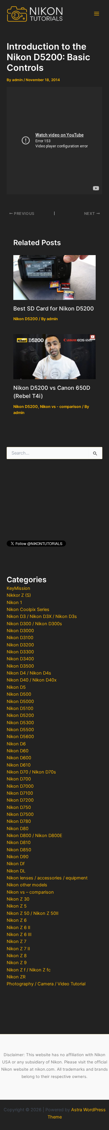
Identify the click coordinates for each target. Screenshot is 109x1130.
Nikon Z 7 (16, 941)
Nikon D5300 (20, 722)
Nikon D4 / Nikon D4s (29, 673)
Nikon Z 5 (17, 906)
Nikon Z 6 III (19, 934)
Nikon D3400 (20, 659)
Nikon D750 (19, 807)
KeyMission (18, 588)
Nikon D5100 (20, 708)
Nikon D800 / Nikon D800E (34, 835)
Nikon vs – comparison (30, 892)
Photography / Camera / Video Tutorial (46, 984)
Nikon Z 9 (17, 962)
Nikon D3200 (20, 645)
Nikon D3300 (20, 652)
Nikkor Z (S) (19, 595)
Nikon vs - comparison (60, 406)
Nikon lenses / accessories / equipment (47, 878)
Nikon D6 (16, 744)
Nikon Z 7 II (18, 948)
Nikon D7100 (20, 793)
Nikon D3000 (20, 630)
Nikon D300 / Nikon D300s (34, 623)
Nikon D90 (17, 856)
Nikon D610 (19, 765)
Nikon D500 (19, 694)
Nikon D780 (19, 821)
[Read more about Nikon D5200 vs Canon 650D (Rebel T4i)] (54, 356)
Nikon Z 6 (17, 920)
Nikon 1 (14, 602)
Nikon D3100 (20, 637)
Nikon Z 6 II (18, 927)
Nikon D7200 (20, 800)
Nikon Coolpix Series (28, 609)
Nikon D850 (19, 849)
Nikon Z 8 (17, 955)
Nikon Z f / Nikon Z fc (29, 970)
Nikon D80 (17, 828)
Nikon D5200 (20, 715)
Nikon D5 (16, 687)
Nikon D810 (19, 842)
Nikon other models (27, 885)
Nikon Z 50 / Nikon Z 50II (32, 913)
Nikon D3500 (20, 666)
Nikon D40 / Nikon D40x (32, 680)
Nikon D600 (19, 757)
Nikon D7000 (20, 786)
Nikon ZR (16, 977)
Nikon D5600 (20, 736)
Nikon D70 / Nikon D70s (31, 772)
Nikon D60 (17, 751)
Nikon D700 (19, 779)
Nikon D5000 (20, 701)
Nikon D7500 (20, 814)
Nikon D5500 (20, 729)
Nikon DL (16, 871)
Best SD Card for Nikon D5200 (53, 308)
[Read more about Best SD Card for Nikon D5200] (54, 277)
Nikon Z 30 (18, 899)
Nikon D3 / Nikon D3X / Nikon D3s (42, 616)
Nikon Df (16, 863)
